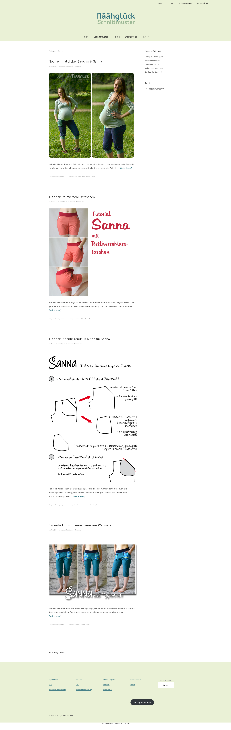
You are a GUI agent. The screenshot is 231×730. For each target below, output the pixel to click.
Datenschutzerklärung (57, 689)
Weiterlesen (125, 168)
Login (132, 684)
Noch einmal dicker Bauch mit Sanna (75, 61)
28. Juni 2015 (53, 66)
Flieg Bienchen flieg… (153, 64)
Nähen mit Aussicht (152, 60)
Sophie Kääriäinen (67, 66)
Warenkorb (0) (202, 3)
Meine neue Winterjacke (154, 68)
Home (85, 36)
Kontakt (106, 684)
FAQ (77, 684)
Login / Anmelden (185, 3)
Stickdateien (131, 36)
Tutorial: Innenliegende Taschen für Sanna (79, 339)
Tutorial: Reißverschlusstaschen (72, 197)
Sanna (93, 176)
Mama (88, 176)
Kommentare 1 (80, 202)
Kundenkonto (135, 679)
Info (145, 36)
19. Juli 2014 (53, 344)
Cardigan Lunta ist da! (153, 72)
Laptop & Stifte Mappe (154, 56)
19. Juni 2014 (53, 530)
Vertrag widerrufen (142, 702)
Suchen (166, 685)
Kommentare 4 (79, 66)
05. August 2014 (54, 202)
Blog (117, 36)
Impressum (53, 679)
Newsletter (107, 689)
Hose (83, 176)
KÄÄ (82, 319)
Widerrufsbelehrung (84, 689)
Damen (79, 176)
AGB (50, 684)
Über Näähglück (109, 679)
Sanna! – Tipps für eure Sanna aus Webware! (80, 525)
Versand (79, 679)
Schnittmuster (101, 36)
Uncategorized (59, 176)
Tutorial (98, 505)
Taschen (92, 505)
